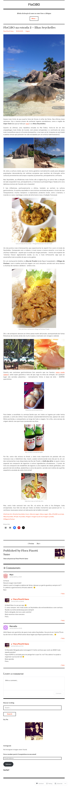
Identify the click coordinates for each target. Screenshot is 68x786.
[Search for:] (32, 708)
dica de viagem (35, 514)
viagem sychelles (49, 516)
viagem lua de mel (37, 516)
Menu (33, 18)
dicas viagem (44, 514)
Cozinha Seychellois (19, 514)
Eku (51, 514)
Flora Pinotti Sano (8, 31)
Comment (58, 693)
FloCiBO (34, 4)
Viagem (28, 31)
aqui (27, 124)
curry (27, 514)
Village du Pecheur (9, 519)
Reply (63, 593)
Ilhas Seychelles (8, 516)
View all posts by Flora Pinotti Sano (15, 558)
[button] (18, 152)
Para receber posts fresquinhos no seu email (19, 754)
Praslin (17, 516)
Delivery (8, 764)
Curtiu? (6, 770)
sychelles (22, 516)
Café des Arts (8, 514)
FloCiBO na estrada (58, 514)
